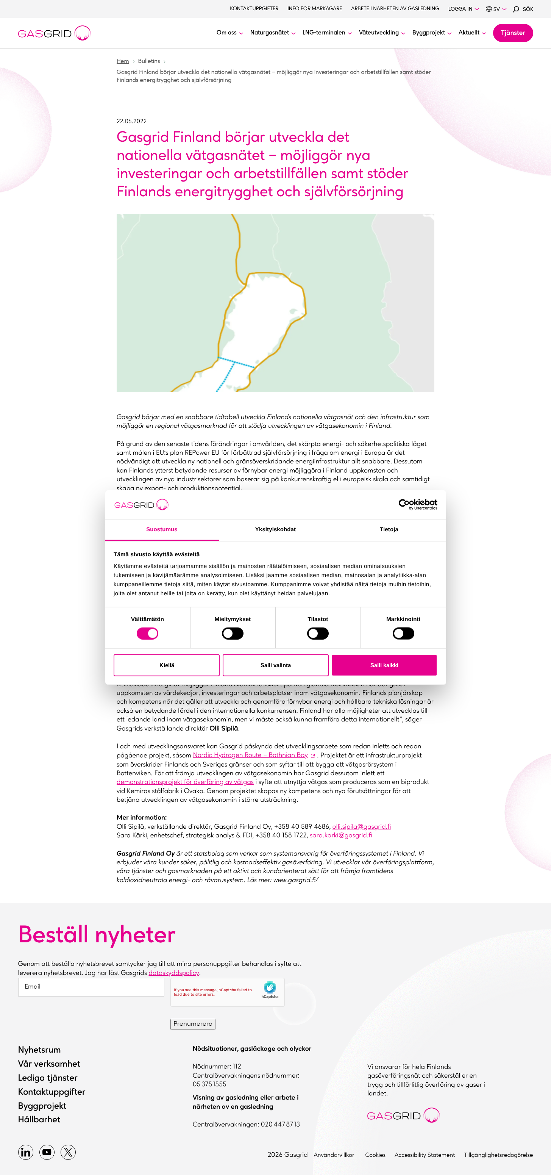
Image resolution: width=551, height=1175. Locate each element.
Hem (123, 61)
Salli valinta (276, 665)
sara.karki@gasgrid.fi (341, 835)
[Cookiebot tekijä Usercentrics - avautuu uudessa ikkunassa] (404, 504)
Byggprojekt (42, 1106)
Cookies (375, 1155)
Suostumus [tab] (162, 529)
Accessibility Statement (425, 1155)
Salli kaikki (384, 665)
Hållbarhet (39, 1120)
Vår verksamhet (49, 1064)
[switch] (233, 631)
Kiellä (166, 665)
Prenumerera (192, 1024)
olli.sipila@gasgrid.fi (361, 827)
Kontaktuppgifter (254, 9)
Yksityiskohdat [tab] (275, 529)
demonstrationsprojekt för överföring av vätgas (185, 782)
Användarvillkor (335, 1155)
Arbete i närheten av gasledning (395, 9)
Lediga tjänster (48, 1078)
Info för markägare (314, 9)
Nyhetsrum (39, 1050)
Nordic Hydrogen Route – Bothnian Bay (250, 755)
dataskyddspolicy (174, 973)
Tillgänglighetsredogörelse (498, 1155)
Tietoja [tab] (389, 529)
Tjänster (513, 33)
